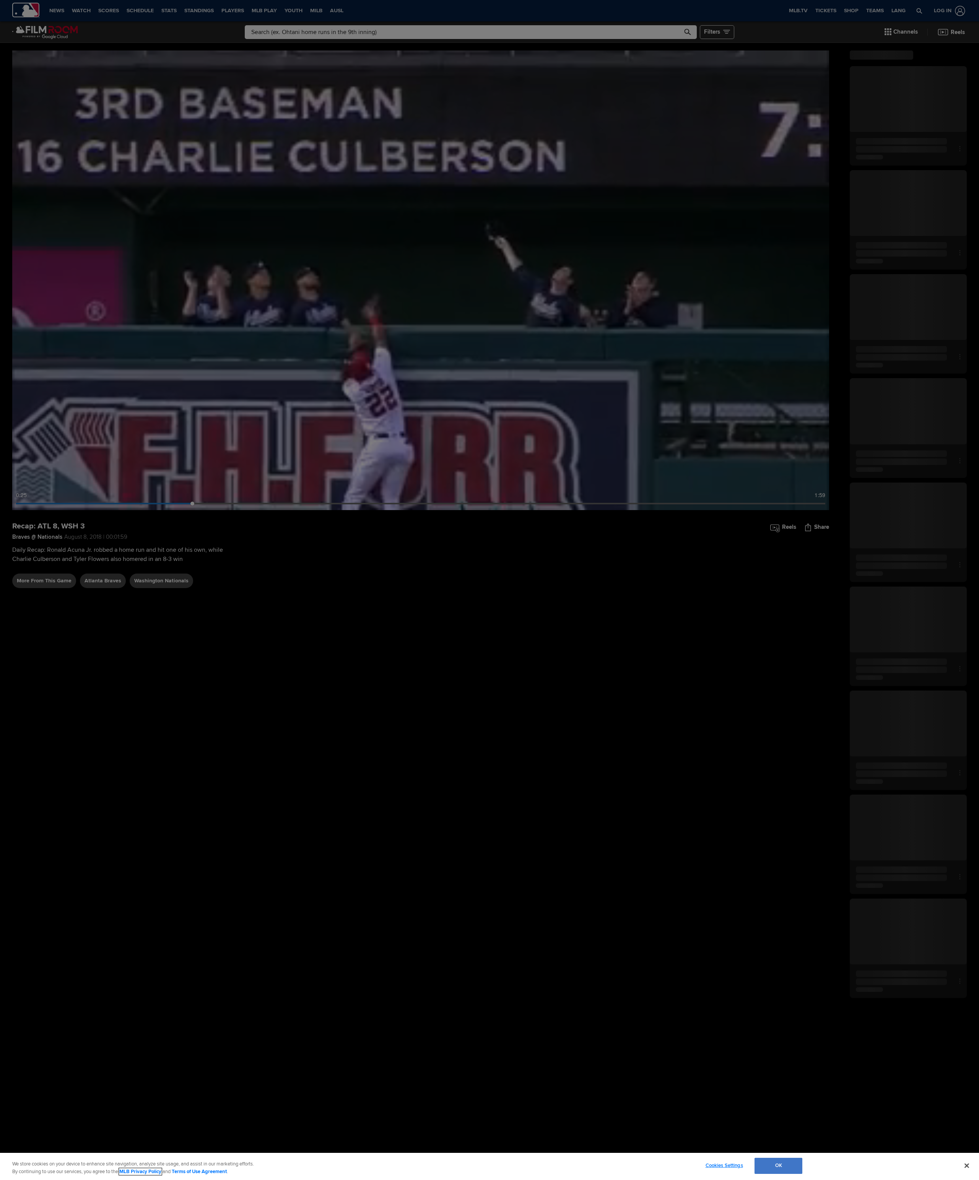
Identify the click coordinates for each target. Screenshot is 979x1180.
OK (778, 1165)
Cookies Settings (724, 1165)
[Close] (966, 1165)
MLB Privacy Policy (140, 1172)
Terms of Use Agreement (199, 1172)
